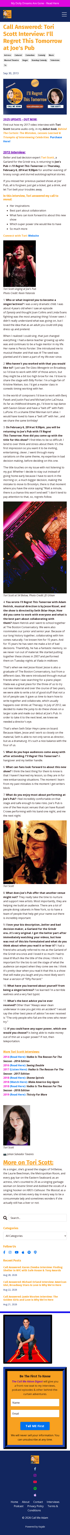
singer (25, 60)
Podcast (18, 1506)
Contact (38, 1502)
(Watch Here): (19, 1082)
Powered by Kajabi (35, 1526)
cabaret (18, 55)
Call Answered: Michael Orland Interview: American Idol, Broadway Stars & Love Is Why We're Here (34, 1283)
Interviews (53, 1502)
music (51, 55)
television (54, 60)
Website (33, 235)
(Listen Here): (19, 1069)
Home (14, 1502)
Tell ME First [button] (35, 1426)
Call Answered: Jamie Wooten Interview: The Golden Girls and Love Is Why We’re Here (30, 1298)
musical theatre (11, 60)
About (25, 1502)
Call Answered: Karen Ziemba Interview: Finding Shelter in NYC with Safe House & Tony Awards (33, 1269)
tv (5, 65)
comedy (41, 55)
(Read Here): (18, 1057)
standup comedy (39, 60)
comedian (30, 55)
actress (7, 55)
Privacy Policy (35, 1506)
